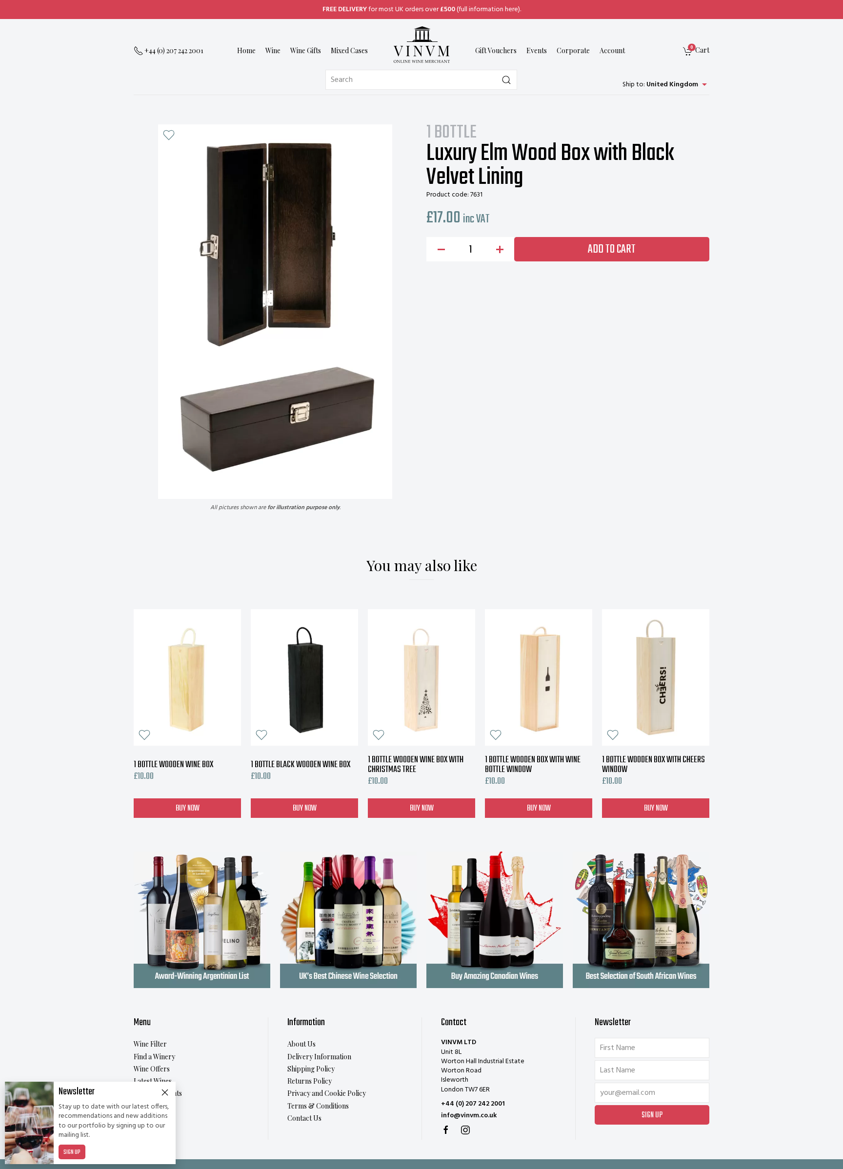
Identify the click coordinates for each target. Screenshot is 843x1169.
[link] (696, 51)
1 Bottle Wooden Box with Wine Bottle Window (533, 765)
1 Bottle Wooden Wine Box (173, 765)
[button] (169, 135)
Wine (273, 51)
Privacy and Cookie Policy (326, 1093)
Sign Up (71, 1152)
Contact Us (304, 1118)
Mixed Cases (349, 51)
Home (246, 51)
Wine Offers (152, 1068)
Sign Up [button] (652, 1115)
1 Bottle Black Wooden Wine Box (300, 765)
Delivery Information (319, 1056)
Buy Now (188, 808)
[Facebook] (446, 1130)
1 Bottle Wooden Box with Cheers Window (653, 765)
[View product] (187, 677)
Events (536, 51)
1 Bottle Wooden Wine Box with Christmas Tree (415, 765)
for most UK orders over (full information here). (421, 9)
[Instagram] (465, 1130)
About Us (301, 1044)
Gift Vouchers (496, 51)
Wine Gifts (305, 51)
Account (612, 51)
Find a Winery (154, 1056)
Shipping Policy (311, 1068)
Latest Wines (153, 1081)
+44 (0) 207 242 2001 (473, 1104)
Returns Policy (309, 1081)
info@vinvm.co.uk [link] (469, 1115)
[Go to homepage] (421, 44)
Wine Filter (150, 1044)
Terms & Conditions (318, 1105)
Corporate (573, 51)
